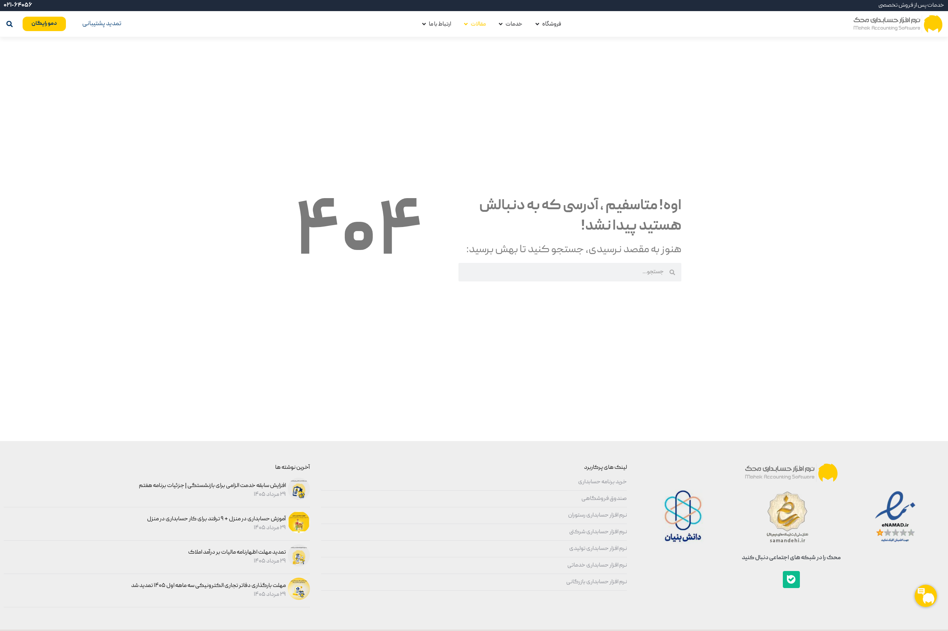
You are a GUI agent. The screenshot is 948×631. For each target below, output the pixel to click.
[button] (9, 24)
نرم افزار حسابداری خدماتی (597, 565)
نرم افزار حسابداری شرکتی (598, 532)
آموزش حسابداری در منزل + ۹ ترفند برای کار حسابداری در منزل (216, 519)
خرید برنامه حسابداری (602, 482)
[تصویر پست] (298, 499)
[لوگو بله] (791, 579)
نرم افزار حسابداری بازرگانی (596, 582)
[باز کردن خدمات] (501, 24)
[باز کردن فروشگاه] (537, 24)
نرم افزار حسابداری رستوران (597, 515)
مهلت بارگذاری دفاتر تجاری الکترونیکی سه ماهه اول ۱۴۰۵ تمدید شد (208, 586)
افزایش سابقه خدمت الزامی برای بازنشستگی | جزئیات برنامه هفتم (212, 486)
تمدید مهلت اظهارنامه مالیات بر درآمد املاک (237, 552)
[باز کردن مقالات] (466, 24)
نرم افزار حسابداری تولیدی (598, 549)
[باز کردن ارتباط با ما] (424, 24)
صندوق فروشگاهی (604, 499)
